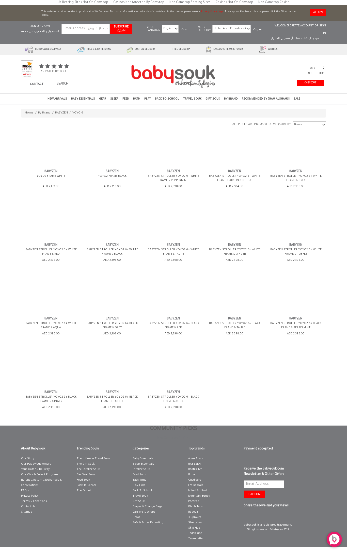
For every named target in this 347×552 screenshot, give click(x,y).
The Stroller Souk (88, 469)
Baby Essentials (143, 458)
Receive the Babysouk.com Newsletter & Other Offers (264, 471)
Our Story (27, 458)
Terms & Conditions (34, 501)
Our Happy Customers (36, 464)
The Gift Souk (86, 464)
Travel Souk (140, 496)
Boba (191, 474)
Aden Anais (195, 458)
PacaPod (193, 501)
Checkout (310, 83)
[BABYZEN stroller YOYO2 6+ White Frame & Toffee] (296, 222)
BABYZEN (61, 113)
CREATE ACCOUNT (302, 25)
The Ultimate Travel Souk (93, 458)
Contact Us (28, 506)
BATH (136, 99)
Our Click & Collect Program (39, 474)
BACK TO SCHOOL (167, 99)
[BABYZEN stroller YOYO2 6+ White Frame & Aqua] (51, 295)
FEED (125, 99)
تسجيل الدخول (280, 38)
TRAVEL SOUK (192, 99)
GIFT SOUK (213, 99)
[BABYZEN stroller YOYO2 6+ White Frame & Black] (112, 222)
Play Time (139, 485)
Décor (136, 517)
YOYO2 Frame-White (51, 176)
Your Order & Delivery (35, 469)
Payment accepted (258, 449)
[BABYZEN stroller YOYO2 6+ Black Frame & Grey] (112, 295)
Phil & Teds (195, 506)
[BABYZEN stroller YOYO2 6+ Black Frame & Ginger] (51, 369)
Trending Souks (88, 449)
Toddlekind (195, 533)
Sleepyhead (195, 522)
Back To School (86, 485)
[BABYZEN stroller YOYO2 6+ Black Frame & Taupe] (235, 295)
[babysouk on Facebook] (247, 516)
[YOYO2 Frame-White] (51, 148)
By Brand (231, 99)
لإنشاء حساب (302, 38)
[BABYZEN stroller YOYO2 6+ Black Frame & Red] (173, 295)
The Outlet (84, 490)
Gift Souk (139, 501)
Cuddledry (194, 480)
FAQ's (25, 490)
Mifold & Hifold (197, 490)
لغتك (184, 29)
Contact (36, 84)
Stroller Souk (141, 469)
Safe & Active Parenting (148, 522)
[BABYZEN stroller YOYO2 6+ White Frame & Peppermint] (173, 148)
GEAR (102, 99)
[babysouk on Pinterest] (254, 516)
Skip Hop (194, 528)
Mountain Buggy (199, 496)
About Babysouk (33, 449)
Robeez (193, 512)
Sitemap (26, 512)
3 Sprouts (194, 517)
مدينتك (257, 29)
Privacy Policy (29, 496)
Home (29, 113)
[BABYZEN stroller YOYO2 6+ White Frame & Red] (51, 222)
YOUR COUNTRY (204, 29)
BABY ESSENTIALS (83, 99)
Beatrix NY (195, 469)
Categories (141, 449)
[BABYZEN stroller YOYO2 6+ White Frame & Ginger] (235, 222)
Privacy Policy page (212, 11)
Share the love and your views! (266, 506)
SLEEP (114, 99)
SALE (297, 99)
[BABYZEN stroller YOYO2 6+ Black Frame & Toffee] (112, 369)
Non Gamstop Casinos (173, 438)
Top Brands (196, 449)
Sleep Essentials (143, 464)
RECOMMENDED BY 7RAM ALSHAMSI (266, 99)
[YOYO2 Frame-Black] (112, 148)
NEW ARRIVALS (57, 99)
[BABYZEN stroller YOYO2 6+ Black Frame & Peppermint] (296, 295)
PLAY (147, 99)
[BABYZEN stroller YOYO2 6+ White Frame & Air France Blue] (235, 148)
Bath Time (139, 480)
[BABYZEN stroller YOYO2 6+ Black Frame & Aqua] (173, 369)
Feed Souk (83, 480)
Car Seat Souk (86, 474)
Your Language (154, 29)
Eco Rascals (195, 485)
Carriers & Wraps (144, 512)
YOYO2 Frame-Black (112, 176)
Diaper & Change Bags (147, 506)
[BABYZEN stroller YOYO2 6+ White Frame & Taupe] (173, 222)
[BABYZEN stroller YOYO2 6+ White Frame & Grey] (296, 148)
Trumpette (195, 538)
